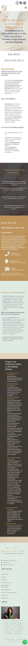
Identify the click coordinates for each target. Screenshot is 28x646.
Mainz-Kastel (21, 627)
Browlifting (3, 577)
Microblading (4, 579)
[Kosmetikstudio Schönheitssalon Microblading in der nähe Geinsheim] (24, 2)
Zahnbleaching (4, 598)
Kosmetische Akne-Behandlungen (9, 592)
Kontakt (17, 641)
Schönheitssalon (9, 633)
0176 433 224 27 (20, 2)
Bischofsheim (14, 620)
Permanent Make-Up (6, 582)
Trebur (12, 630)
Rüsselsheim (6, 630)
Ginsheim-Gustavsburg (16, 622)
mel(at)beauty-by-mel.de (17, 270)
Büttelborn (21, 620)
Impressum (10, 641)
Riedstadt (19, 628)
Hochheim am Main (9, 625)
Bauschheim (6, 620)
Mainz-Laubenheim (7, 627)
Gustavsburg (20, 623)
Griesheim (5, 623)
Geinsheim (6, 622)
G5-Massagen (4, 595)
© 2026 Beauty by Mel (9, 639)
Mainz (14, 627)
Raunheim (13, 628)
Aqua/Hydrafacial (5, 585)
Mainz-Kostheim (8, 632)
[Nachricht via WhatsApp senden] (25, 642)
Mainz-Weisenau (20, 630)
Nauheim (7, 628)
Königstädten (19, 625)
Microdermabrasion (5, 589)
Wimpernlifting (4, 574)
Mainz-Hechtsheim (18, 632)
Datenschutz (19, 639)
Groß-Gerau (13, 623)
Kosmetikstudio (18, 633)
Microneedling (4, 587)
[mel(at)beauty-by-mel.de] (17, 2)
